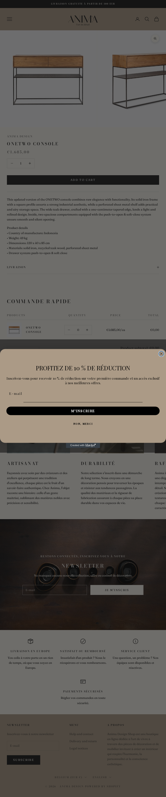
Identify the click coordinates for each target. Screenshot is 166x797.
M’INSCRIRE (83, 410)
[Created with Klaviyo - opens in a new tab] (83, 445)
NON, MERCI (83, 423)
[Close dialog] (161, 353)
